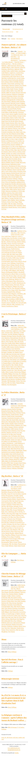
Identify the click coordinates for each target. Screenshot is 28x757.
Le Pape (21, 363)
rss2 (2, 739)
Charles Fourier (10, 87)
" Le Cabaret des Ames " (17, 55)
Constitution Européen (13, 418)
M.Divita (15, 277)
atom (2, 737)
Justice (22, 727)
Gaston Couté (5, 114)
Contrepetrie (5, 501)
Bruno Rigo (10, 411)
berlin (15, 492)
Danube (3, 92)
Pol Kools (9, 178)
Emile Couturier (5, 103)
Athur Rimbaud (5, 240)
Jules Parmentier (14, 612)
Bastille (23, 240)
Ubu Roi (16, 198)
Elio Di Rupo (7, 101)
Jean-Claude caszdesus (14, 515)
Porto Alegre (11, 290)
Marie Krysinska (13, 159)
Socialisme (12, 299)
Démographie (12, 422)
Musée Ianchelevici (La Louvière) (14, 451)
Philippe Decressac (20, 175)
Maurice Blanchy (17, 160)
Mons (18, 164)
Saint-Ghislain (9, 377)
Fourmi (21, 429)
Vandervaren (20, 628)
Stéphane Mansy (17, 626)
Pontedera (4, 290)
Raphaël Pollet (11, 292)
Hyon (7, 267)
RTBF (21, 297)
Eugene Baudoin (21, 105)
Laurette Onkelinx (15, 144)
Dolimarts (14, 94)
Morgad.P (4, 283)
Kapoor (3, 272)
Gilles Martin (17, 606)
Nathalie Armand (6, 370)
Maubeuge (11, 279)
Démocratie (4, 422)
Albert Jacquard (15, 407)
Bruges (6, 592)
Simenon (8, 191)
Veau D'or (4, 383)
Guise (19, 117)
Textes (18, 381)
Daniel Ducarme (19, 501)
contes (22, 418)
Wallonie (10, 205)
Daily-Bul (20, 91)
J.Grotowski (16, 267)
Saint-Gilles (9, 189)
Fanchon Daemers (20, 107)
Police (6, 459)
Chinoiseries (21, 247)
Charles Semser (19, 87)
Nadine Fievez (19, 452)
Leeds (3, 365)
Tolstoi (20, 542)
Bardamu (18, 240)
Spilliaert (3, 193)
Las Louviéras (14, 143)
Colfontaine (13, 340)
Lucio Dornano (21, 153)
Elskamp (13, 101)
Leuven (20, 441)
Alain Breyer (14, 587)
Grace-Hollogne (11, 263)
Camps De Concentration (14, 494)
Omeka (16, 753)
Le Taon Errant (17, 528)
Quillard (19, 182)
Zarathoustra (9, 306)
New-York (14, 370)
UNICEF (13, 302)
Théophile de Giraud (14, 301)
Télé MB (9, 196)
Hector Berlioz (19, 512)
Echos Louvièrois (18, 423)
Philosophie (4, 177)
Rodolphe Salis (22, 186)
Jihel (2, 135)
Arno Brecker (13, 238)
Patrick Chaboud (11, 456)
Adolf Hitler (14, 327)
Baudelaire (4, 492)
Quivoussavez (17, 623)
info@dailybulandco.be (14, 750)
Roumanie (8, 624)
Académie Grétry (21, 231)
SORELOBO (18, 299)
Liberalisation (13, 529)
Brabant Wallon (21, 242)
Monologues (9, 281)
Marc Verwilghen (14, 157)
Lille (19, 529)
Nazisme (17, 168)
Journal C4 (16, 358)
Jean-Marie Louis (17, 132)
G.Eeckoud (20, 112)
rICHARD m (20, 294)
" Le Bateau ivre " (21, 485)
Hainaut (3, 265)
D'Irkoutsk (4, 597)
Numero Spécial (16, 169)
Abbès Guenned (11, 65)
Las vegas (21, 143)
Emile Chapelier (20, 101)
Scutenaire (19, 624)
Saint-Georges (14, 463)
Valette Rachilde (20, 200)
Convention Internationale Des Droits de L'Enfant (11, 251)
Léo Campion (12, 148)
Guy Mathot (15, 352)
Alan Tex (13, 588)
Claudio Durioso (15, 249)
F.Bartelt (3, 107)
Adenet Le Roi (20, 65)
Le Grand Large (10, 614)
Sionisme (3, 626)
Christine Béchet (11, 499)
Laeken (8, 143)
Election (3, 506)
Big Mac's (4, 242)
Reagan (15, 538)
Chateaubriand (10, 247)
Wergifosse (4, 631)
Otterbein (19, 171)
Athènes (9, 490)
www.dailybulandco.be (14, 748)
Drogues (3, 504)
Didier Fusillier (17, 503)
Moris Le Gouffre (11, 283)
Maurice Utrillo (15, 162)
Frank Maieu (4, 112)
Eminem (3, 603)
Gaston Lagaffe (13, 114)
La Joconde (9, 438)
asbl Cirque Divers (15, 76)
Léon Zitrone (9, 276)
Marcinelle (4, 447)
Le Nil (12, 146)
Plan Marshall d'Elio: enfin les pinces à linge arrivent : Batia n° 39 (13, 219)
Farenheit (9, 605)
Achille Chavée (21, 585)
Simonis (3, 465)
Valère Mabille (11, 200)
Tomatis (3, 302)
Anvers (12, 74)
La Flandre (8, 526)
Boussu (14, 336)
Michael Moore (19, 533)
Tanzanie (3, 196)
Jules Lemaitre (8, 137)
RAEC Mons (18, 290)
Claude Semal (10, 416)
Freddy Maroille (13, 112)
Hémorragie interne (10, 678)
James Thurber (5, 610)
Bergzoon (10, 492)
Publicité (3, 623)
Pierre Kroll (11, 177)
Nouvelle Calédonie (6, 169)
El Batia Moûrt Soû (11, 256)
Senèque (16, 377)
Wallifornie (4, 205)
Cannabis (16, 495)
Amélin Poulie (14, 71)
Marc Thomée (5, 157)
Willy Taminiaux (17, 205)
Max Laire (10, 617)
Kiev (8, 522)
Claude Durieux (15, 414)
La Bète (22, 524)
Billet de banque (12, 727)
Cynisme (18, 596)
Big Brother (20, 492)
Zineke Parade (21, 546)
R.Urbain (10, 375)
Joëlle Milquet (12, 270)
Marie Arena (4, 279)
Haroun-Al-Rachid (20, 119)
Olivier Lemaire (9, 372)
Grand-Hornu (20, 263)
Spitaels (12, 540)
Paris (24, 171)
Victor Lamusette (10, 630)
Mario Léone (20, 366)
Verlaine (3, 304)
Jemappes (4, 520)
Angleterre (12, 73)
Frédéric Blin (8, 510)
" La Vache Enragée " (20, 53)
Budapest (17, 592)
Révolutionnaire (21, 184)
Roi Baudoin (14, 461)
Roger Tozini (4, 187)
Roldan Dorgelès (13, 187)
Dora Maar (21, 96)
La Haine (13, 526)
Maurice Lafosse (5, 368)
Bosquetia (4, 411)
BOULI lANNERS (13, 82)
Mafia (23, 277)
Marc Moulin (14, 365)
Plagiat (22, 457)
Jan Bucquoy (22, 125)
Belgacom (21, 334)
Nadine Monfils (5, 168)
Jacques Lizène (14, 125)
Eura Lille (9, 508)
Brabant (21, 82)
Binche (9, 242)
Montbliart (4, 450)
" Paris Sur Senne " (19, 62)
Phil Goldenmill (5, 621)
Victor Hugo (14, 202)
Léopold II (19, 148)
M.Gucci (8, 531)
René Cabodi (4, 184)
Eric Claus (23, 425)
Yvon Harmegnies (11, 384)
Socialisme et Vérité (16, 191)
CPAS (7, 341)
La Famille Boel (15, 361)
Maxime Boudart (9, 533)
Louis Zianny (14, 445)
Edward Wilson (10, 425)
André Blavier (5, 73)
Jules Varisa (16, 137)
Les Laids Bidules (12, 441)
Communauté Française (7, 250)
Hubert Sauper (5, 123)
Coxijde (9, 596)
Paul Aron (22, 173)
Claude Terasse (14, 89)
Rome (20, 187)
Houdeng (14, 608)
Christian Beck (5, 89)
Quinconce (10, 623)
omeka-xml (21, 737)
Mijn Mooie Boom (15, 448)
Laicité (12, 439)
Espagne (10, 427)
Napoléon (7, 535)
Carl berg (17, 83)
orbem (14, 171)
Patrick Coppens (5, 173)
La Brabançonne (10, 141)
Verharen (3, 202)
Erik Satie (13, 103)
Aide (17, 31)
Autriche (10, 334)
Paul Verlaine (10, 175)
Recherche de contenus (7, 31)
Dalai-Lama (15, 254)
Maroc (19, 159)
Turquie (11, 198)
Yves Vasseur (11, 631)
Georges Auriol (21, 116)
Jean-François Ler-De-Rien (12, 130)
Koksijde (3, 438)
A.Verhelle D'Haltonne (17, 404)
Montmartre (4, 166)
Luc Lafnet (13, 153)
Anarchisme (21, 71)
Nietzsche (16, 285)
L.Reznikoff (21, 272)
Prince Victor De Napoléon (8, 182)
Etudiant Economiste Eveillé (9, 105)
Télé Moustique (11, 381)
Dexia (2, 343)
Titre (9, 38)
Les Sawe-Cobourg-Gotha (12, 149)
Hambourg (11, 512)
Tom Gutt (22, 381)
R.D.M (11, 538)
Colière (12, 91)
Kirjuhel (15, 272)
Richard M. (17, 459)
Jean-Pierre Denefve (19, 517)
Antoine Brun (19, 73)
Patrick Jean (17, 372)
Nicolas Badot (5, 454)
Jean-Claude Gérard (11, 268)
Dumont (3, 601)
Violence (9, 468)
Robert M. (8, 461)
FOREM (9, 110)
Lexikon (3, 443)
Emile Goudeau (21, 601)
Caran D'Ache (10, 83)
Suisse (8, 195)
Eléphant (17, 425)
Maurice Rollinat (5, 162)
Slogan (8, 540)
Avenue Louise (20, 78)
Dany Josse (22, 420)
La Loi (14, 438)
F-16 (18, 727)
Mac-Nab (8, 155)
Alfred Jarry (10, 69)
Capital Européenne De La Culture (12, 496)
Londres (19, 152)
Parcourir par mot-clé (18, 29)
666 (12, 486)
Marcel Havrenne (15, 531)
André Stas (8, 236)
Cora (15, 91)
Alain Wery (14, 233)
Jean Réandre (17, 126)
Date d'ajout (19, 38)
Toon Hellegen (16, 466)
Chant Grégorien (10, 245)
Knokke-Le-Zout (9, 139)
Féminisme (4, 108)
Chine (15, 247)
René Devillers (12, 184)
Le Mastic (17, 614)
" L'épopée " (20, 51)
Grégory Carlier (13, 117)
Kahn (21, 137)
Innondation (21, 608)
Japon (3, 126)
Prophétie (17, 537)
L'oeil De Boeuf (5, 274)
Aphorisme (16, 332)
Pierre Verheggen (14, 457)
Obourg (22, 285)
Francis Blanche (17, 605)
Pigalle (17, 177)
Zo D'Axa (3, 209)
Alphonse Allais (18, 69)
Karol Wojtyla (18, 520)
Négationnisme (9, 285)
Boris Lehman (5, 82)
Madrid (20, 277)
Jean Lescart (20, 610)
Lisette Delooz (12, 152)
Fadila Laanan (10, 107)
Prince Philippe (20, 180)
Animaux (9, 409)
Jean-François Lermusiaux (12, 131)
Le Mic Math (15, 363)
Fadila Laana (15, 258)
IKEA (16, 123)
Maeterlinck (14, 155)
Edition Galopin (20, 343)
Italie (22, 123)
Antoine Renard (5, 74)
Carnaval (14, 243)
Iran (19, 123)
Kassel (14, 359)
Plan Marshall (15, 288)
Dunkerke (9, 504)
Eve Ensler (9, 258)
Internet (14, 432)
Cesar (21, 83)
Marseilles (4, 160)
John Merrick (20, 270)
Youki (15, 546)
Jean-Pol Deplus (12, 436)
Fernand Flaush (12, 108)
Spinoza (9, 193)
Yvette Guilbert (21, 207)
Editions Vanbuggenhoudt (8, 100)
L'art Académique (21, 359)
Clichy (7, 91)
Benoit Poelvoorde (13, 80)
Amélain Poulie (5, 71)
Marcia (8, 366)
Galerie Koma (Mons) (16, 261)
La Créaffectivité (5, 361)
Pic (10, 288)
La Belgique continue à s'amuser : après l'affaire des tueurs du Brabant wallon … (14, 718)
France (13, 110)
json (17, 737)
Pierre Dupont (5, 457)
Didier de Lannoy (10, 92)
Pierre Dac (13, 621)
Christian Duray (11, 413)
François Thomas (17, 508)
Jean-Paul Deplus (13, 356)
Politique (14, 178)
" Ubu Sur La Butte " (17, 64)
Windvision (20, 468)
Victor (8, 202)
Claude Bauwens (5, 249)
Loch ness (19, 276)
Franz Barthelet (15, 349)
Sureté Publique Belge (16, 195)
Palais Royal (13, 619)
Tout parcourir (6, 29)
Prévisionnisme (11, 180)
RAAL (23, 182)
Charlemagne (5, 85)
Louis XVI (23, 615)
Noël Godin (23, 168)
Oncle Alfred (8, 171)
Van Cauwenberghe (21, 302)
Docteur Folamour (6, 94)
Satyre (19, 189)
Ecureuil (3, 425)
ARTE (23, 238)
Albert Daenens (15, 67)
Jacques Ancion (5, 125)
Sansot (15, 189)
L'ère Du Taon (16, 524)
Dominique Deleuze (12, 96)
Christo (8, 340)
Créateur (13, 38)
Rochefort (8, 297)
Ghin (12, 606)
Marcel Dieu (4, 159)
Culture (3, 420)
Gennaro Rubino (12, 116)
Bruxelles (3, 83)
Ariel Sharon (18, 74)
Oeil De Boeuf (16, 454)
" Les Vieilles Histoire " (7, 62)
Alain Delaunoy (22, 405)
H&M (7, 119)
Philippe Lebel (5, 288)
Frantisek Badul (5, 261)
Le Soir (3, 276)
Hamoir (10, 608)
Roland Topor (15, 297)
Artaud (20, 238)
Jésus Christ (9, 358)
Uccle (20, 198)
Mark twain (4, 617)
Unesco (8, 302)
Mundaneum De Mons (15, 166)
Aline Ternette (21, 233)
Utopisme (4, 200)
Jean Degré (13, 610)
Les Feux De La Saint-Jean (13, 615)
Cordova (3, 254)
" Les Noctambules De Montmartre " (15, 58)
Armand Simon (5, 76)
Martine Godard (19, 447)
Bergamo (3, 336)
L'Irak (15, 139)
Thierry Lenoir (13, 542)
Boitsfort (21, 80)
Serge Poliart (5, 299)
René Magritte (12, 294)
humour (12, 123)
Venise (3, 630)
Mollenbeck (13, 164)
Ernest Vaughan (20, 103)
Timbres (9, 466)
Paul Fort (4, 175)
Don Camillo (8, 343)
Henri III (7, 121)
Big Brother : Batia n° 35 (12, 476)
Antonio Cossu (5, 238)
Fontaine (3, 110)
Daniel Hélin (15, 420)
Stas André (15, 193)
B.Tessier (12, 240)
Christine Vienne (20, 413)
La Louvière (19, 141)
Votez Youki (4, 546)
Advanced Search (6, 16)
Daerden (11, 341)
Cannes (9, 243)
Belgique (20, 590)
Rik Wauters (4, 186)
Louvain (20, 445)
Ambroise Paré (17, 486)
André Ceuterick (15, 234)
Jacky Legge (15, 513)
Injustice (8, 432)
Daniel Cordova (17, 597)
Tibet (22, 301)
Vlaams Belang (20, 383)
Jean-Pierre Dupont (6, 519)
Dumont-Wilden (5, 98)
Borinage (13, 242)
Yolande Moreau (12, 207)
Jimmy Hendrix (8, 135)
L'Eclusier (9, 524)
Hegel (3, 121)
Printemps (4, 375)
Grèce (6, 512)
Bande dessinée (16, 490)
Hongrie (21, 121)
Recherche (25, 14)
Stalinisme (10, 626)
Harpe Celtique (10, 265)
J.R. (18, 432)
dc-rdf (6, 737)
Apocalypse (14, 488)
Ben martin (4, 80)
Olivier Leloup (5, 619)
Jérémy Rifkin (20, 134)
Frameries (14, 259)
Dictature (22, 422)
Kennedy (3, 522)
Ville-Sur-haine (12, 204)
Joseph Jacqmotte (18, 135)
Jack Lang (9, 513)
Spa (23, 191)
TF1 (7, 301)
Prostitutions (5, 538)
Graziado (9, 352)
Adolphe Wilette (5, 67)
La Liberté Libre (14, 274)
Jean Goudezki (9, 126)
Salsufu (14, 624)
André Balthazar (15, 329)
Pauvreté (19, 456)
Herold (12, 121)
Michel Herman (5, 164)
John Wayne (21, 436)
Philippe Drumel (15, 535)
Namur (12, 168)
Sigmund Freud (5, 379)
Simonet (12, 379)
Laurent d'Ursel (5, 144)
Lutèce (3, 155)
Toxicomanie (4, 544)
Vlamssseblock (22, 544)
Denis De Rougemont (7, 503)
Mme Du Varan (18, 617)
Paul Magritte (8, 286)
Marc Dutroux (22, 155)
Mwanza (23, 166)
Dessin (21, 341)
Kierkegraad (9, 272)
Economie (20, 98)
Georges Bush (5, 117)
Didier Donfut (5, 423)
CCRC (21, 411)
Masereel (10, 160)
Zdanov (16, 306)
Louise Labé (9, 277)
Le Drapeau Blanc (6, 363)
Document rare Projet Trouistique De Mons (13, 599)
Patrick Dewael (15, 173)
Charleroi (11, 85)
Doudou (11, 423)
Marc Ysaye (22, 157)
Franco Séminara (20, 110)
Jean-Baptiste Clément (11, 128)
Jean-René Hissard (11, 134)
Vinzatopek (20, 204)
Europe (14, 603)
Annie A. (20, 236)
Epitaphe (16, 506)
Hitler (16, 121)
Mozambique (19, 450)
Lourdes (8, 153)
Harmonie (12, 119)
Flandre (19, 108)
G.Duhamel (4, 350)
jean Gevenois (13, 354)
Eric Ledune (4, 427)
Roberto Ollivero (13, 186)
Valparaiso (13, 628)
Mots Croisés (11, 450)
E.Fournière (14, 98)
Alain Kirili (21, 587)
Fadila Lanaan (10, 347)
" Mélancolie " (20, 325)
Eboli (13, 343)
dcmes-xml (12, 737)
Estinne (16, 427)
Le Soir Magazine (19, 146)
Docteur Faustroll (20, 92)
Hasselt (17, 265)
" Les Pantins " (22, 60)
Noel (11, 454)
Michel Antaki (14, 368)
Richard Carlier (17, 375)
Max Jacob (22, 162)
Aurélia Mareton (11, 78)
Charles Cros (18, 85)
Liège (15, 150)
